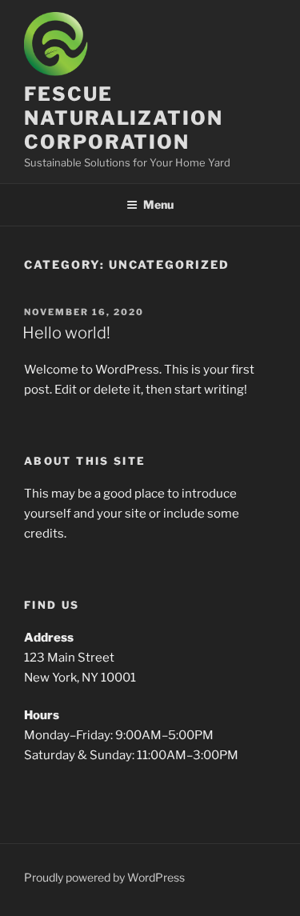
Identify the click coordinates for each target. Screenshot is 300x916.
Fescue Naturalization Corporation (123, 118)
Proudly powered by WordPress (104, 877)
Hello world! (66, 332)
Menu (158, 204)
